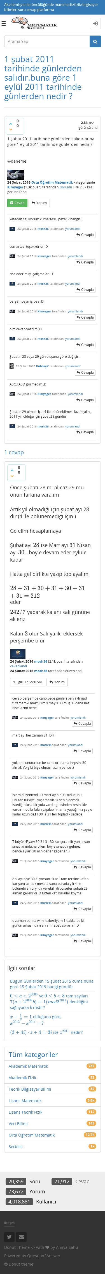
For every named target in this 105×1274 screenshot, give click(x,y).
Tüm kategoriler (33, 1054)
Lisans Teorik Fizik (25, 1112)
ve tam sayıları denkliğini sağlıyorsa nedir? (49, 1001)
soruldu (66, 187)
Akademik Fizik (22, 1077)
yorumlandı (72, 229)
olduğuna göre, (35, 1020)
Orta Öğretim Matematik (52, 182)
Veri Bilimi (18, 1123)
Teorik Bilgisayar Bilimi (30, 1089)
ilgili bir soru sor (29, 682)
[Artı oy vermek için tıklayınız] (11, 124)
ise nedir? (46, 1032)
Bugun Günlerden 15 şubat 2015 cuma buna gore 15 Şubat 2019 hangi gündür (52, 983)
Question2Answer (43, 1255)
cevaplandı (18, 666)
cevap (19, 202)
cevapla (87, 234)
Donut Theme (17, 1247)
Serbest (16, 1146)
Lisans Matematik (25, 1100)
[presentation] (36, 545)
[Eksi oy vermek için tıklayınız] (11, 129)
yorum (41, 202)
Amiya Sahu (67, 1247)
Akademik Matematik (28, 1066)
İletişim (9, 1223)
